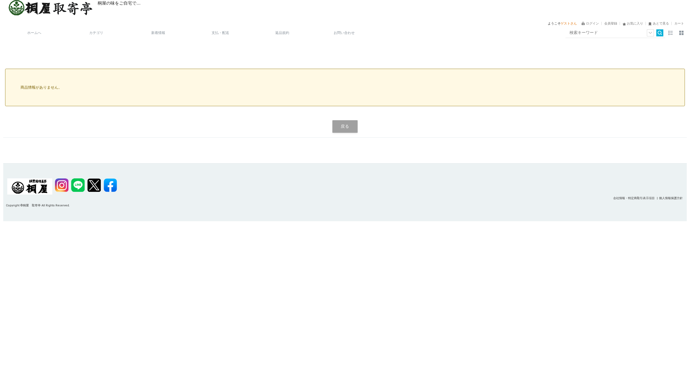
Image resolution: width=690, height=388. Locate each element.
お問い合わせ (344, 33)
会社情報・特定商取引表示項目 (634, 198)
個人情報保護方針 (671, 198)
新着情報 (158, 33)
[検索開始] (659, 33)
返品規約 (282, 33)
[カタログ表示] (681, 33)
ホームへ (34, 33)
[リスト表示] (670, 33)
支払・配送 (220, 33)
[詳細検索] (650, 32)
